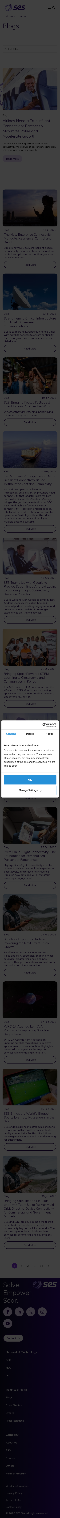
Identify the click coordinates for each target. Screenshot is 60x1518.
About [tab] (49, 733)
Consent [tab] (11, 733)
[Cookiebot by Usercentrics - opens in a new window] (42, 725)
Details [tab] (30, 733)
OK (30, 779)
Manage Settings (28, 790)
